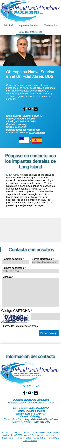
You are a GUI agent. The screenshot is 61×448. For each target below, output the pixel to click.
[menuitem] (8, 25)
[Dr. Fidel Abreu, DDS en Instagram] (36, 392)
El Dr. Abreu (12, 174)
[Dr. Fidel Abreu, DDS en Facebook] (24, 392)
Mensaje (7, 276)
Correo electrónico (43, 258)
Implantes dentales (28, 25)
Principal (8, 25)
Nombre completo (13, 258)
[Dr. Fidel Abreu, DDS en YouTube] (29, 392)
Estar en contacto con (30, 31)
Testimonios (50, 25)
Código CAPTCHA (16, 311)
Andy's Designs (30, 441)
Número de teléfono (14, 267)
